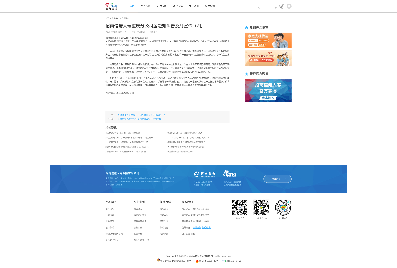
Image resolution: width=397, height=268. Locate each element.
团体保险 (162, 6)
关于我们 (194, 6)
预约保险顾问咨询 (114, 234)
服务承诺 (138, 234)
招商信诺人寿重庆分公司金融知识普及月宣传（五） (143, 115)
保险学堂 (164, 221)
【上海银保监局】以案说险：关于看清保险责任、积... (127, 142)
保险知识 (164, 209)
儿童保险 (109, 215)
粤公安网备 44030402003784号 (175, 261)
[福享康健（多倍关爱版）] (268, 40)
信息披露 (210, 6)
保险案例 (164, 215)
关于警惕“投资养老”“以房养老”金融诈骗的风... (186, 147)
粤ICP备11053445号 (208, 261)
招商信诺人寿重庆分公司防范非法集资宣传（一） (187, 142)
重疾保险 (109, 209)
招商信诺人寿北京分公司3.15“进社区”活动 (184, 133)
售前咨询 (197, 227)
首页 (131, 6)
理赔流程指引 (140, 215)
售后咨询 (206, 227)
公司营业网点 (188, 234)
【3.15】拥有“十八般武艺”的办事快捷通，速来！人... (189, 138)
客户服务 (178, 6)
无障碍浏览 (281, 6)
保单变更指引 (140, 221)
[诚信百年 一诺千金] (111, 6)
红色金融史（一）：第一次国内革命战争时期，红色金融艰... (129, 138)
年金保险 (109, 221)
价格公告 (138, 227)
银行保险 (109, 227)
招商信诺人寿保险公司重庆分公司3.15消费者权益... (126, 152)
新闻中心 (115, 18)
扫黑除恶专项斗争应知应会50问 (180, 152)
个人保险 (146, 6)
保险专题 (164, 227)
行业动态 (125, 18)
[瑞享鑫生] (268, 58)
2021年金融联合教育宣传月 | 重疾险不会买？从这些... (127, 147)
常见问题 (164, 234)
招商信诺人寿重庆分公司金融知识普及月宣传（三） (143, 119)
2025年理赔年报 (141, 240)
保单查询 (138, 209)
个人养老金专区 (113, 240)
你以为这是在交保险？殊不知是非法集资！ (123, 133)
